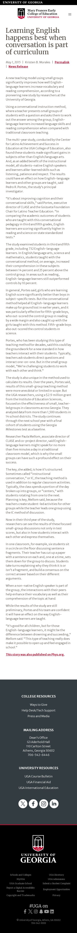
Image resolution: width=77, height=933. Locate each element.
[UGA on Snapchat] (41, 911)
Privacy (56, 895)
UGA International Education (38, 788)
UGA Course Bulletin (39, 776)
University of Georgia (38, 849)
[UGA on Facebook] (25, 911)
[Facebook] (33, 807)
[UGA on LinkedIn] (52, 911)
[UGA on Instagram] (35, 911)
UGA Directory (56, 874)
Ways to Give (38, 704)
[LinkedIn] (54, 807)
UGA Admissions (56, 879)
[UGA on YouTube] (46, 911)
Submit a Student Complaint (56, 883)
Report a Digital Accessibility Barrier (20, 889)
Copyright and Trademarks (20, 895)
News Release (18, 66)
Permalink (62, 62)
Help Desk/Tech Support (39, 710)
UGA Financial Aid (39, 782)
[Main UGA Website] (23, 2)
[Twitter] (23, 807)
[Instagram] (43, 807)
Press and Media (38, 716)
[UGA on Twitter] (30, 911)
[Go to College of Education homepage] (38, 18)
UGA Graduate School (20, 883)
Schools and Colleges (20, 874)
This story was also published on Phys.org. (35, 654)
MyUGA (21, 879)
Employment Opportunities (56, 889)
